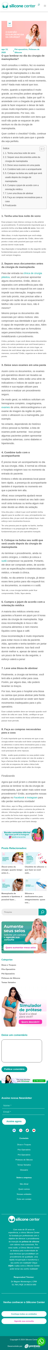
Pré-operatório (21, 49)
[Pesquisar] (43, 912)
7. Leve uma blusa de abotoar (19, 193)
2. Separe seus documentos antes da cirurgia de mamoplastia (22, 159)
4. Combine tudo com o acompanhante (23, 169)
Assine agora (13, 1121)
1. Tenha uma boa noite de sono (20, 153)
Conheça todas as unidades (24, 1314)
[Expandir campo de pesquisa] (40, 6)
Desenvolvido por (15, 1346)
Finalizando (10, 205)
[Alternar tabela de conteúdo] (40, 149)
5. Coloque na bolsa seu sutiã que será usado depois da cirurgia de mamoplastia (23, 177)
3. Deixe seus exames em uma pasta (22, 165)
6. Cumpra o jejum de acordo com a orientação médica (22, 187)
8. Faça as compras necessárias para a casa (23, 199)
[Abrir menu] (45, 5)
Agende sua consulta (24, 1321)
